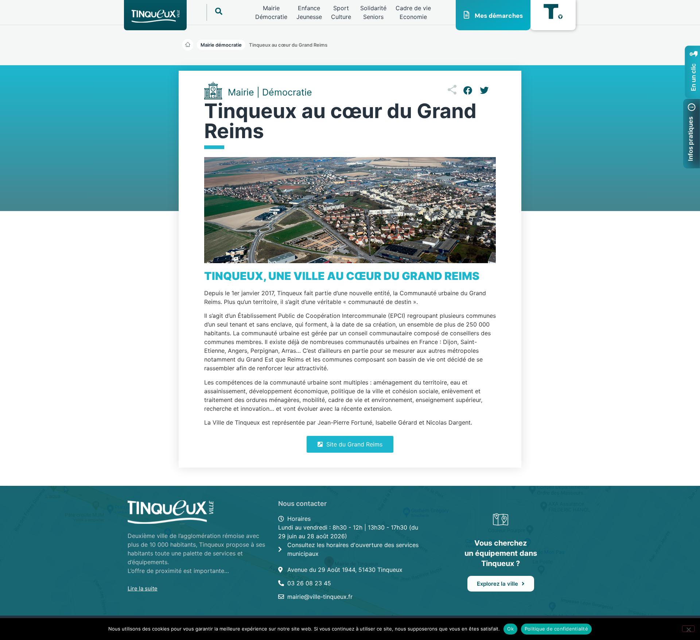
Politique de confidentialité (556, 629)
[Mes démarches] (466, 15)
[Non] (688, 628)
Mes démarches (499, 16)
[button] (288, 45)
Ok (510, 629)
